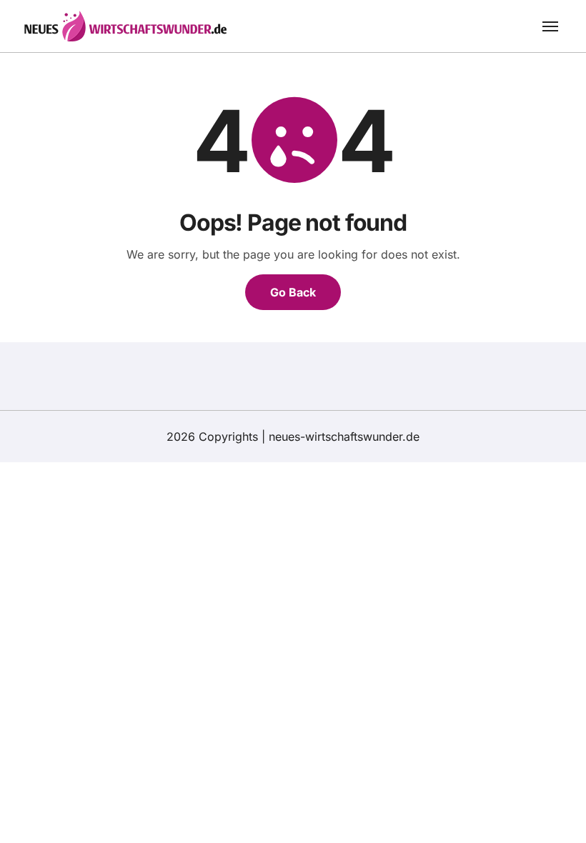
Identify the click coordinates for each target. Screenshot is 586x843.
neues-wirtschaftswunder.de (344, 436)
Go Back (293, 292)
